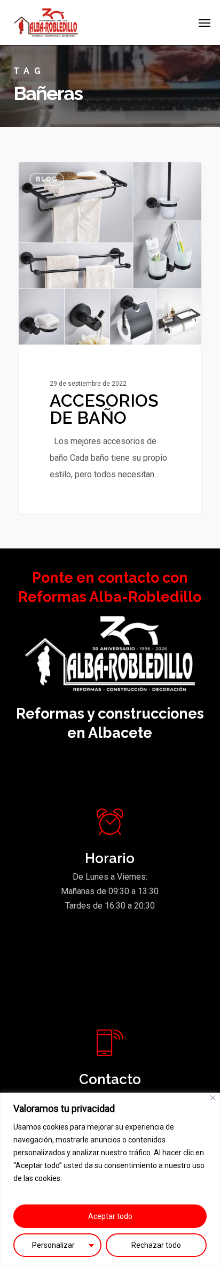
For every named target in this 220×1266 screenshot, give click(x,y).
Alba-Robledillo (62, 174)
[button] (204, 22)
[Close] (212, 1097)
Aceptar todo (110, 1216)
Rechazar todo (156, 1245)
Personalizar (53, 1245)
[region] (110, 1179)
